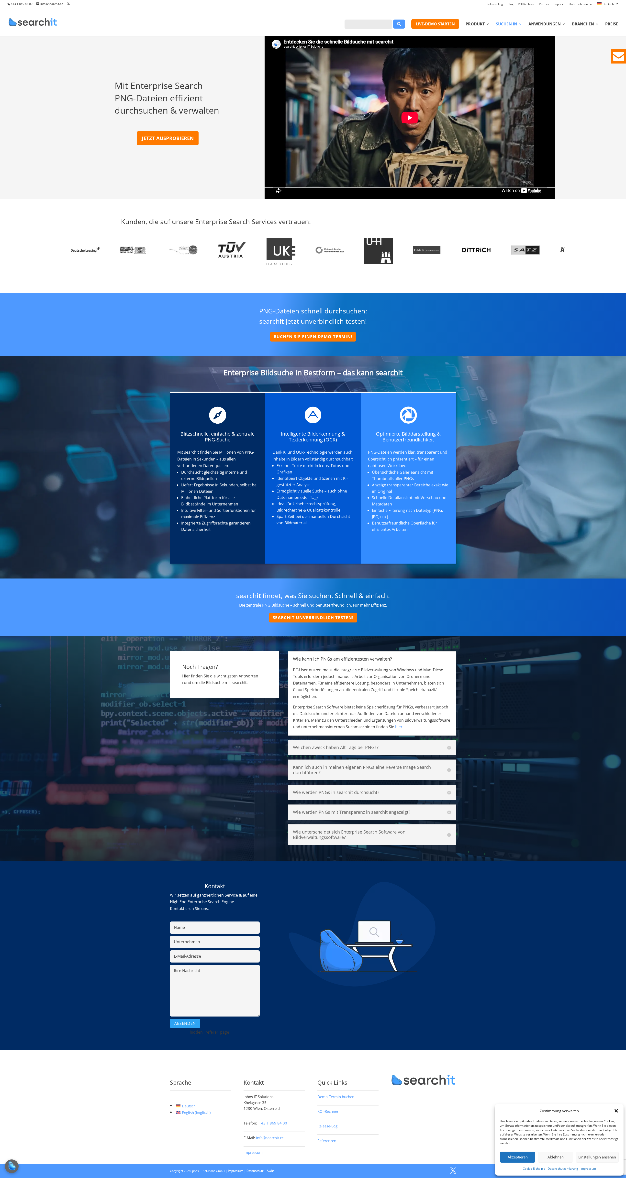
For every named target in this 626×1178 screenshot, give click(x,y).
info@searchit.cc (269, 1137)
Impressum (588, 1169)
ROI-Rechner (327, 1111)
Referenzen (326, 1140)
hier (398, 726)
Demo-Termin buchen (335, 1096)
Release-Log (327, 1126)
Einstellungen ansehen (597, 1157)
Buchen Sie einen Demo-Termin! (313, 336)
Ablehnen (556, 1157)
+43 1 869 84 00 (22, 4)
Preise (611, 24)
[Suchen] (399, 24)
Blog (510, 4)
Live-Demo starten (435, 24)
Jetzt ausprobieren (168, 138)
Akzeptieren (518, 1157)
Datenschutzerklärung (563, 1169)
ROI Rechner (526, 4)
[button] (616, 1110)
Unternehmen (578, 4)
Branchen (583, 24)
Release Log (495, 4)
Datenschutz (255, 1171)
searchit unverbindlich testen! (313, 617)
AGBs (270, 1171)
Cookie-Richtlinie (534, 1169)
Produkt (475, 24)
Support (559, 4)
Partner (544, 4)
